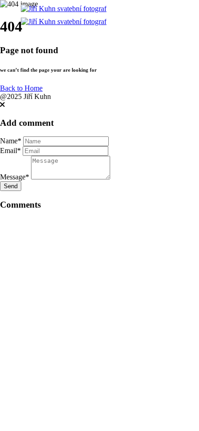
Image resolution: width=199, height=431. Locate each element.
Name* (10, 141)
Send (11, 186)
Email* (10, 150)
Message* (14, 177)
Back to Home (21, 88)
